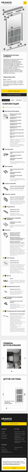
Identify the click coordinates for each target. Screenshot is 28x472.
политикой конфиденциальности (11, 464)
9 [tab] (15, 408)
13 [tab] (20, 408)
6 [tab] (12, 408)
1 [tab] (11, 371)
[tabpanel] (14, 359)
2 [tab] (12, 371)
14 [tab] (21, 408)
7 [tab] (13, 408)
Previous (3, 358)
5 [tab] (16, 371)
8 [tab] (14, 408)
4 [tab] (15, 371)
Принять (14, 467)
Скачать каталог (14, 423)
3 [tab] (8, 408)
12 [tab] (19, 408)
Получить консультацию (14, 91)
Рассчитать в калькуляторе (14, 94)
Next (25, 358)
